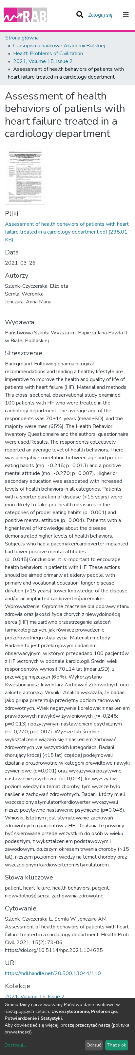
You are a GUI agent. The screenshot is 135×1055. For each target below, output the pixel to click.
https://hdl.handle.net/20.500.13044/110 (53, 973)
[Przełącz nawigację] (126, 15)
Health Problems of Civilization (48, 53)
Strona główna (22, 37)
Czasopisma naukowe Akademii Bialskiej (59, 45)
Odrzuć (94, 1045)
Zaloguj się (101, 15)
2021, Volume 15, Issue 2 (43, 61)
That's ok (116, 1045)
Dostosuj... (15, 1045)
